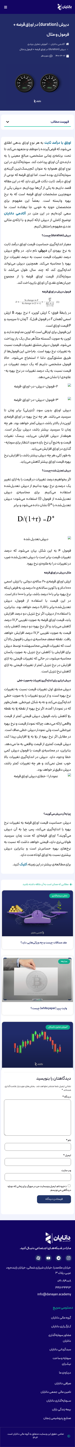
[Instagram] (68, 1258)
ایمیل (67, 1155)
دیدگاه (66, 1097)
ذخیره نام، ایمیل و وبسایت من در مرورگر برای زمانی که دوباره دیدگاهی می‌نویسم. (39, 1188)
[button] (7, 122)
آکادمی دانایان (58, 44)
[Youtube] (48, 1258)
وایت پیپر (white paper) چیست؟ (49, 1008)
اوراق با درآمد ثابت (57, 143)
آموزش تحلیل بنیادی (37, 44)
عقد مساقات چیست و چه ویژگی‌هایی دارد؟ (44, 943)
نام (68, 1140)
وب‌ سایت (66, 1171)
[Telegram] (58, 1258)
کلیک (23, 864)
